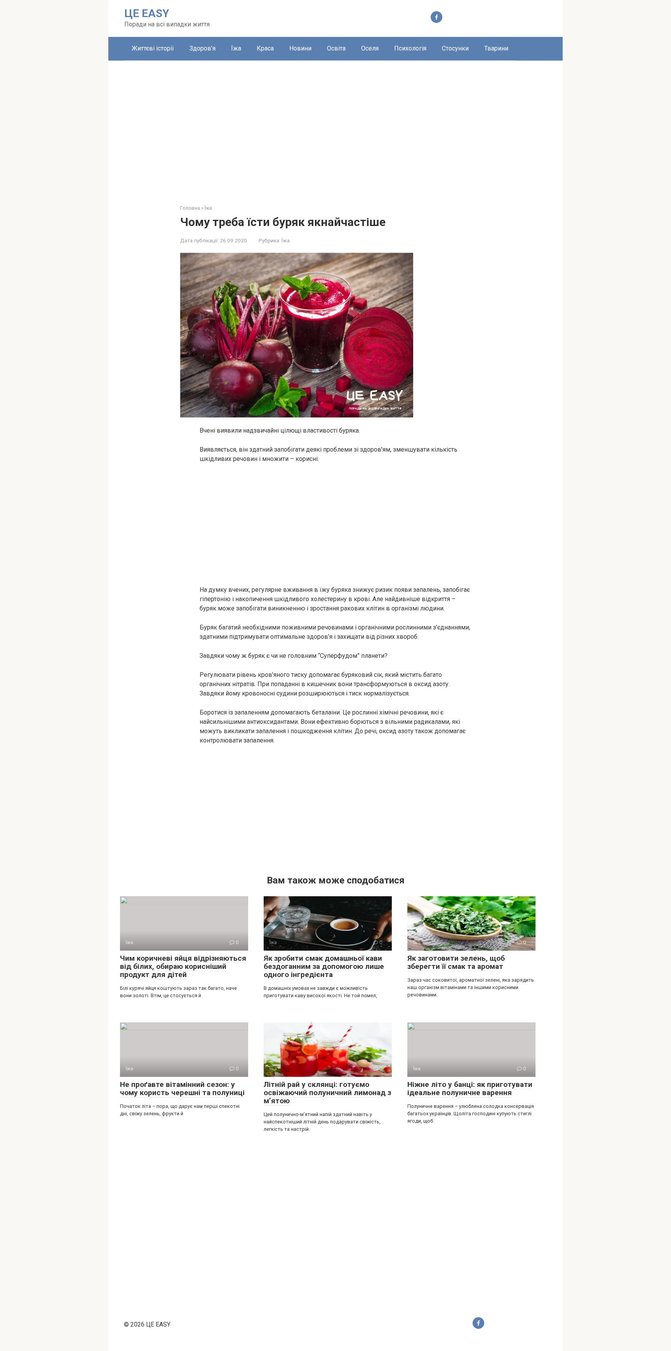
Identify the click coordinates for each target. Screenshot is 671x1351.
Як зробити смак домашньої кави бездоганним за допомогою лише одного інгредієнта (324, 966)
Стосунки (455, 48)
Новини (300, 48)
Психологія (410, 48)
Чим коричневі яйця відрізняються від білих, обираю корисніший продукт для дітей (183, 966)
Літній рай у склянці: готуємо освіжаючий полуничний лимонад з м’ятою (327, 1092)
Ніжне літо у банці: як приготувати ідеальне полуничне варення (469, 1088)
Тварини (496, 48)
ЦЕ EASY (146, 13)
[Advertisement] (335, 126)
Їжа (236, 48)
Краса (265, 48)
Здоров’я (202, 48)
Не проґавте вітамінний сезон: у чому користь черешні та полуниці (182, 1088)
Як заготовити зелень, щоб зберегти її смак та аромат (456, 962)
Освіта (336, 48)
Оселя (370, 48)
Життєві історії (153, 48)
